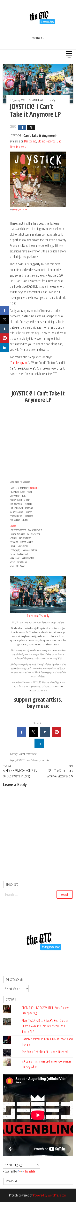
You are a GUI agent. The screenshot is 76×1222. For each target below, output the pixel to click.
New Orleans (31, 760)
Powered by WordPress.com (49, 1195)
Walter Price (39, 100)
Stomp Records (47, 141)
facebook (32, 615)
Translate (30, 1171)
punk (42, 760)
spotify (45, 615)
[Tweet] (31, 127)
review (22, 754)
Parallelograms (19, 362)
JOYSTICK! (20, 760)
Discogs (13, 525)
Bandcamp (30, 141)
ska (47, 760)
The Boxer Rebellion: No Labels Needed (45, 1051)
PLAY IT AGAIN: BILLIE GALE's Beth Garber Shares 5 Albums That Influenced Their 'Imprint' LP (45, 1026)
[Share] (22, 127)
